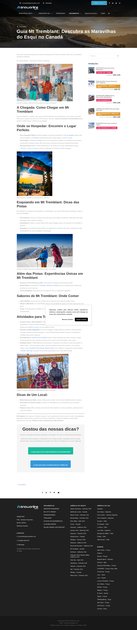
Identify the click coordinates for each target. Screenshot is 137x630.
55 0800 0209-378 (23, 540)
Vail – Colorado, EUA (76, 569)
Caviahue (100, 508)
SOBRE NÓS (20, 516)
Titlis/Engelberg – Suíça (104, 599)
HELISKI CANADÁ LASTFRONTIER (54, 527)
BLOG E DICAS (21, 523)
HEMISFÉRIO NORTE (26, 13)
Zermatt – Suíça (102, 608)
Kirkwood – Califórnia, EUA (78, 542)
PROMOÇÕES (60, 13)
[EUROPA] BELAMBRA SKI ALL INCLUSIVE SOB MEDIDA (105, 96)
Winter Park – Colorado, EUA (79, 575)
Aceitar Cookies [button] (81, 319)
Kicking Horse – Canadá (77, 536)
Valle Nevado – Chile (103, 539)
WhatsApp (49, 3)
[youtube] (116, 3)
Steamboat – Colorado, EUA (78, 563)
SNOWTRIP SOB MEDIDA (51, 508)
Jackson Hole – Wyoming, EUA (79, 530)
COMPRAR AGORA (98, 3)
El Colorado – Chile (103, 524)
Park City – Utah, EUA (76, 560)
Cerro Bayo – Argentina (104, 512)
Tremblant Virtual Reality (37, 348)
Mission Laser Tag (26, 350)
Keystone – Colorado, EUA (78, 533)
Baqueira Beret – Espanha (105, 559)
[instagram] (119, 3)
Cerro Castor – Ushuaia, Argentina (107, 515)
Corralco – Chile (102, 521)
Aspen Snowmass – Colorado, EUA (80, 508)
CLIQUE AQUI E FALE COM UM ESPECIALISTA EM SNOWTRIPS (50, 452)
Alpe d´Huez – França (103, 550)
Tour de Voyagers (69, 135)
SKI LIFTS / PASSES (50, 512)
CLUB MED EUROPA (50, 524)
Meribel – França (102, 587)
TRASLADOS (47, 518)
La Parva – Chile (102, 527)
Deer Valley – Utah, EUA (77, 521)
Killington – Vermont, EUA (77, 539)
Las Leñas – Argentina (103, 530)
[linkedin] (112, 3)
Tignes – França (102, 596)
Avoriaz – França (102, 556)
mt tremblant (22, 26)
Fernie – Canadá (75, 524)
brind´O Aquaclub (33, 329)
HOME (103, 13)
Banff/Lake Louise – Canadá (78, 512)
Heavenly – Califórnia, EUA (78, 527)
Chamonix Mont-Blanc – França (106, 565)
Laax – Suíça (101, 574)
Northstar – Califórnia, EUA (78, 552)
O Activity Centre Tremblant (39, 337)
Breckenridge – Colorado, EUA (79, 518)
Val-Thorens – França (103, 605)
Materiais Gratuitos (91, 13)
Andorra (99, 553)
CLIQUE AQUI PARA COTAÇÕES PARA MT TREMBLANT (50, 465)
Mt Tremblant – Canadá (77, 549)
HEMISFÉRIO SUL (44, 13)
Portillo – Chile (101, 536)
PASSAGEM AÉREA (49, 515)
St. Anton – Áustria (102, 593)
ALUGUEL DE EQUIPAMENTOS (53, 521)
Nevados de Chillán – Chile (105, 533)
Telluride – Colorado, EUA (78, 566)
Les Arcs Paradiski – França (105, 581)
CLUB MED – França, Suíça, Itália (107, 568)
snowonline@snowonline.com (31, 3)
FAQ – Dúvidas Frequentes (25, 519)
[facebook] (109, 3)
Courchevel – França (103, 571)
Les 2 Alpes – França (103, 584)
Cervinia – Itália (101, 562)
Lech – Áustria (101, 578)
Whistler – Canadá (75, 572)
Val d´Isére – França (103, 602)
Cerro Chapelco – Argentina (105, 518)
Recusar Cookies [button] (67, 319)
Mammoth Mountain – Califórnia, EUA (81, 546)
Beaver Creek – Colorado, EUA (79, 515)
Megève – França (102, 590)
